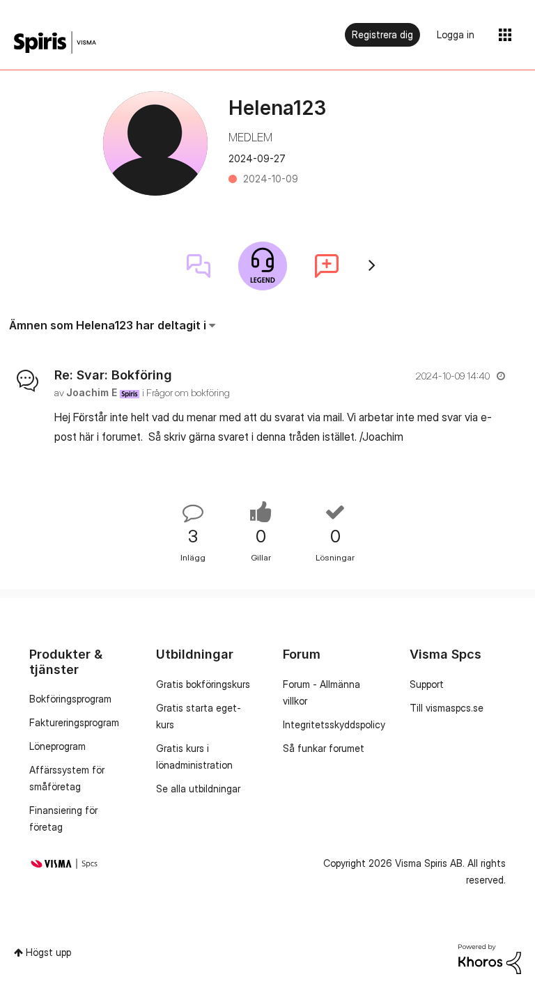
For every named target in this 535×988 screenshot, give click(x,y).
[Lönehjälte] (263, 266)
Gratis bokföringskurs (203, 684)
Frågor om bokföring (188, 392)
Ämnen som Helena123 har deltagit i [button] (107, 325)
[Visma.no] (55, 42)
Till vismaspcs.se (446, 708)
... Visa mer (481, 437)
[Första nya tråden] (327, 266)
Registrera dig (382, 34)
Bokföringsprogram (70, 699)
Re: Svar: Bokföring (113, 375)
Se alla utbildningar (198, 788)
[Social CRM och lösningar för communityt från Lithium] (489, 958)
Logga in (455, 34)
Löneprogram (57, 746)
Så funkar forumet (323, 748)
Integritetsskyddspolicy (334, 724)
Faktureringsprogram (74, 722)
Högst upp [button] (48, 952)
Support (427, 684)
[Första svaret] (198, 266)
